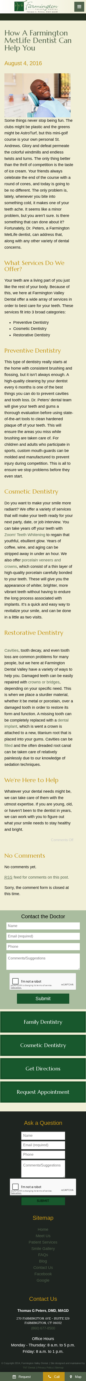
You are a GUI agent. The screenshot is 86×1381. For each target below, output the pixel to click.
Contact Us (43, 1267)
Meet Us (43, 1236)
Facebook (43, 1274)
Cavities (11, 650)
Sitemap (59, 1367)
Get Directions (43, 1068)
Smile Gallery (43, 1248)
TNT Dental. (29, 1367)
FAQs (43, 1255)
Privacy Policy (45, 1367)
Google (43, 1280)
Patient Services (43, 1242)
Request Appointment (43, 1092)
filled (8, 745)
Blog (43, 1261)
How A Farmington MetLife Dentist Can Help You (38, 40)
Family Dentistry (43, 1022)
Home (43, 1229)
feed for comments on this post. (36, 877)
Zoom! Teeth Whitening (24, 535)
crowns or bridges (44, 682)
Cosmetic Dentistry (43, 1045)
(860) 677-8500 (43, 1328)
